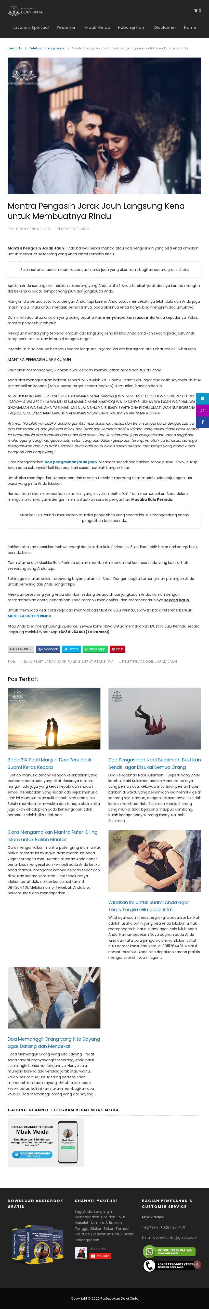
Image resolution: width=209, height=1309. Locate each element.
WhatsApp (96, 649)
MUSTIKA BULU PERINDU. (30, 616)
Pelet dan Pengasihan (47, 48)
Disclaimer (165, 27)
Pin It (119, 649)
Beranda (15, 48)
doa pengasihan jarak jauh (71, 462)
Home (190, 27)
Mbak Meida (97, 27)
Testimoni (67, 27)
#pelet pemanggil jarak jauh (148, 661)
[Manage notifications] (197, 1265)
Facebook (50, 649)
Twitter (73, 649)
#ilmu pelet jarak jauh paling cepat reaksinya (67, 661)
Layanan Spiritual (31, 27)
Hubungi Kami (132, 27)
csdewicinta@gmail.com (175, 1237)
